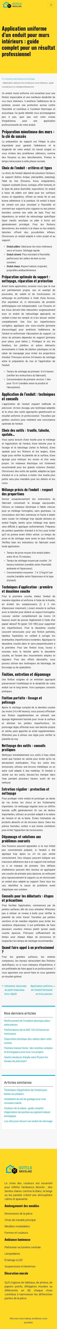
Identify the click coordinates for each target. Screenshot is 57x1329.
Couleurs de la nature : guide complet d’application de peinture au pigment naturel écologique (27, 1112)
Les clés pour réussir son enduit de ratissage (28, 1121)
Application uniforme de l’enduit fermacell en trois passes (41, 990)
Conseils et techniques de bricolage (20, 79)
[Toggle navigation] (51, 5)
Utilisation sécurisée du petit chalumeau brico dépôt (15, 990)
